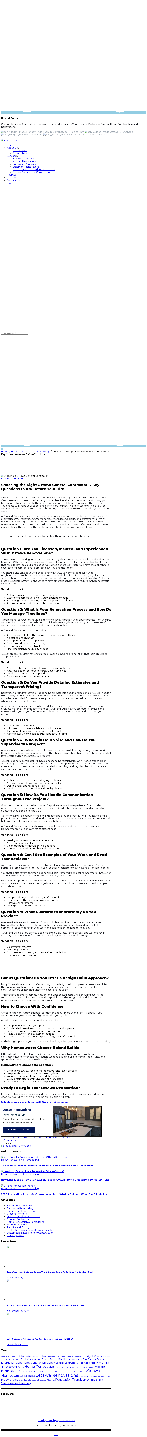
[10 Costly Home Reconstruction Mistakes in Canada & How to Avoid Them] (17, 1299)
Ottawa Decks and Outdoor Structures (52, 1371)
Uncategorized (15, 1235)
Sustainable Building (16, 1383)
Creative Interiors (17, 1213)
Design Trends (49, 1359)
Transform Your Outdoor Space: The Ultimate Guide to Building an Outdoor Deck (50, 1272)
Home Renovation (39, 1366)
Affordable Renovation (9, 1356)
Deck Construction (31, 1359)
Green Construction (87, 1363)
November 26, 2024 (18, 1311)
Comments (9, 1140)
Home (4, 451)
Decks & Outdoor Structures (23, 1216)
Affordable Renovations (34, 1356)
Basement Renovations (57, 1356)
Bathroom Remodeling (20, 1208)
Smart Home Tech (93, 1380)
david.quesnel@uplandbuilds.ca (56, 1420)
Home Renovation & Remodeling (30, 451)
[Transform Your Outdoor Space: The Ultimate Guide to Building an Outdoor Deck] (17, 1266)
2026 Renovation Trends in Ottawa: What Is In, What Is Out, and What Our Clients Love (55, 1194)
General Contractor (12, 1137)
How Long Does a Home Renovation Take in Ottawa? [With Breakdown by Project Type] (55, 1180)
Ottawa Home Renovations (77, 1371)
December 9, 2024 (17, 1344)
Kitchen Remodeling (19, 1224)
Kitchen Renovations (86, 1367)
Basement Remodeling (20, 1205)
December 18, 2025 (12, 478)
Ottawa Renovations (58, 1137)
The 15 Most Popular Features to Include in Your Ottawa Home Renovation (47, 1165)
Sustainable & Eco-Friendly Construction (30, 1232)
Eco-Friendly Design (94, 1359)
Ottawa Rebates (24, 1375)
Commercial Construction (21, 1211)
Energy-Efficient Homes (16, 1362)
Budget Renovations (97, 1356)
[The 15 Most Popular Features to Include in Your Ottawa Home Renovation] (34, 1157)
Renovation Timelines (46, 1380)
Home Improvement (35, 1137)
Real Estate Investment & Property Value (30, 1230)
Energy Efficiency (43, 1362)
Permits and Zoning (18, 1227)
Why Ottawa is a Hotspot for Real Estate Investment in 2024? (40, 1339)
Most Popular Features (24, 1371)
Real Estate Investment (29, 1380)
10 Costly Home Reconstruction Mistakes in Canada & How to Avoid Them (46, 1305)
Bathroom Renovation (75, 1356)
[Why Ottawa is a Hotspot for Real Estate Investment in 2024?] (17, 1333)
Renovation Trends (68, 1379)
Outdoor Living (87, 1376)
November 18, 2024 (18, 1277)
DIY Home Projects (70, 1359)
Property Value (10, 1379)
